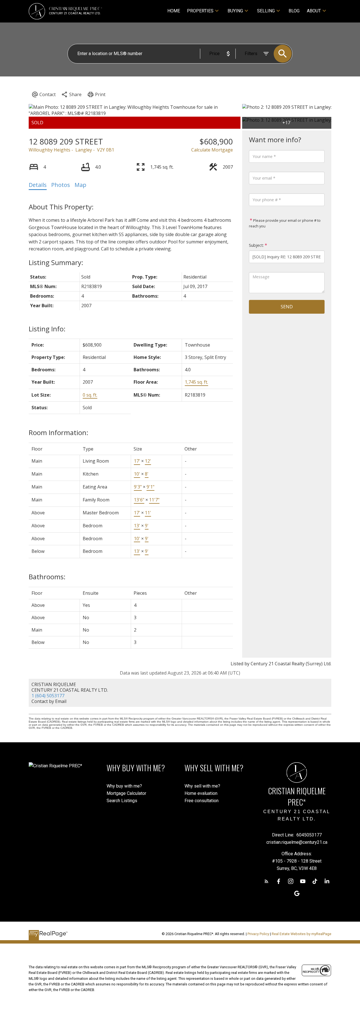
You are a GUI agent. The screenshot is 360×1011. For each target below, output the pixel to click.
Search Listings (122, 800)
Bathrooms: (47, 576)
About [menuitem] (314, 10)
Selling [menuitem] (266, 10)
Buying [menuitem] (235, 10)
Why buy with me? (124, 786)
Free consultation (201, 800)
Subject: (256, 245)
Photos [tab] (60, 185)
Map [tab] (80, 185)
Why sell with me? (202, 786)
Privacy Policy (258, 934)
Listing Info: (47, 328)
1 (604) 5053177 (48, 696)
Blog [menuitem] (294, 10)
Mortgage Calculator (126, 793)
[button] (266, 881)
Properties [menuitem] (200, 10)
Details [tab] (38, 185)
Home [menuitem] (173, 10)
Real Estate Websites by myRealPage (301, 934)
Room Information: (58, 432)
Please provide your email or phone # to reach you (285, 223)
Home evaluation (200, 793)
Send (287, 307)
